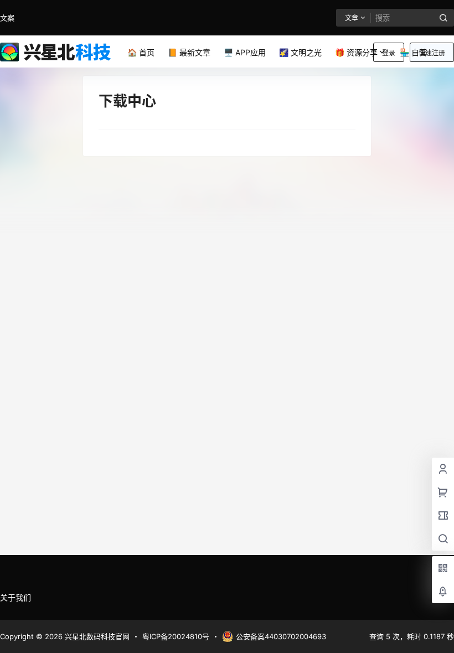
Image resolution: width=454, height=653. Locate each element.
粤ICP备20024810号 (175, 636)
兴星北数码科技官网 (96, 636)
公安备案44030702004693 (281, 636)
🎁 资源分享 (356, 52)
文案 (7, 17)
